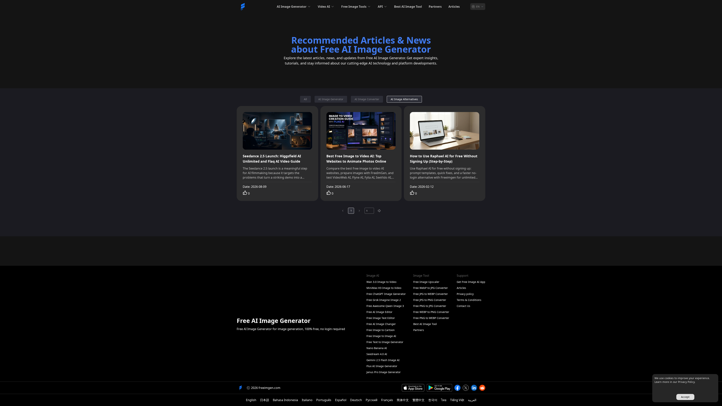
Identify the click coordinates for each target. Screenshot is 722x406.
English (251, 400)
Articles (454, 7)
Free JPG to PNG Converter (429, 300)
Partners (435, 7)
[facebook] (457, 388)
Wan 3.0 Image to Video (381, 282)
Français (387, 400)
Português (323, 400)
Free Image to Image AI (381, 336)
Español (340, 400)
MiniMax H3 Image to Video (383, 288)
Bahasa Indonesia (285, 400)
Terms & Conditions (469, 300)
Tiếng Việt (457, 400)
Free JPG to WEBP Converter (430, 294)
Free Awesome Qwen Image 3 (385, 306)
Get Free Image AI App (471, 282)
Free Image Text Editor (380, 318)
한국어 (432, 400)
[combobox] (477, 6)
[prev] (343, 211)
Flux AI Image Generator (381, 366)
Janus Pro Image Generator (383, 372)
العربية (472, 400)
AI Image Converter (367, 99)
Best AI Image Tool (408, 7)
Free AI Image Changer (381, 324)
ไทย (443, 400)
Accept (685, 397)
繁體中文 (419, 400)
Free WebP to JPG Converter (430, 288)
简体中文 (403, 400)
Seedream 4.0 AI (376, 354)
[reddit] (482, 388)
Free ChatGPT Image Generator (386, 294)
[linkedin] (474, 388)
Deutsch (356, 400)
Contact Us (463, 306)
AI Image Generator (330, 99)
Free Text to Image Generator (384, 342)
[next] (359, 211)
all (305, 99)
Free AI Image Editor (379, 312)
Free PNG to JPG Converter (429, 306)
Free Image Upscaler (426, 282)
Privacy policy (465, 294)
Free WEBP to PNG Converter (431, 312)
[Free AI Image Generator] (243, 7)
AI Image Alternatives (404, 99)
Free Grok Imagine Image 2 (383, 300)
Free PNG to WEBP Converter (431, 318)
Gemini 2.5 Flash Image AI (383, 360)
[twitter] (466, 388)
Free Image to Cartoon (380, 330)
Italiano (307, 400)
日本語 (264, 400)
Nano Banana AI (376, 348)
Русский (371, 400)
